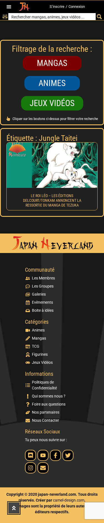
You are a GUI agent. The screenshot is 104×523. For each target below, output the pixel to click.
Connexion (77, 6)
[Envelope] (43, 467)
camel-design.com (68, 500)
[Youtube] (43, 455)
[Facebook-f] (55, 455)
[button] (9, 7)
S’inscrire (57, 6)
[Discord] (30, 455)
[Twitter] (67, 455)
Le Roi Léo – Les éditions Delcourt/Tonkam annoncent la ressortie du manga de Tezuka (52, 200)
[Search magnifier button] (99, 16)
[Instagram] (30, 467)
